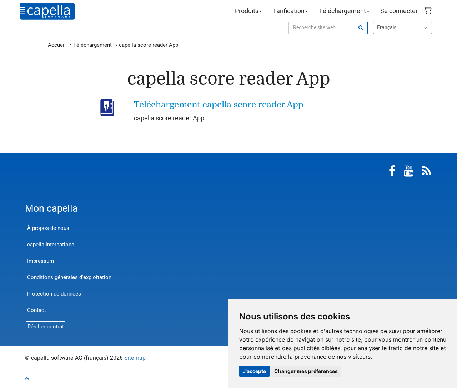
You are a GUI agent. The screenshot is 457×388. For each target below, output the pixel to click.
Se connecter (399, 11)
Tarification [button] (289, 11)
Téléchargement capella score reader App (218, 105)
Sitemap (135, 358)
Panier (428, 11)
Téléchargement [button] (342, 11)
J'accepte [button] (254, 371)
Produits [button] (246, 11)
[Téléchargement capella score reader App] (108, 107)
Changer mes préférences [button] (306, 371)
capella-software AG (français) (47, 11)
